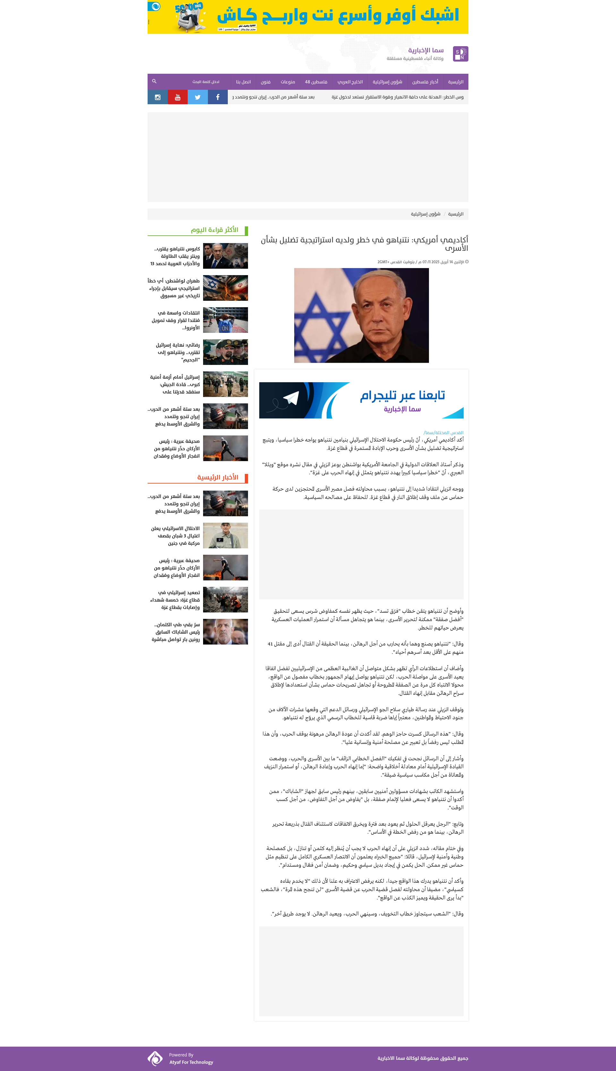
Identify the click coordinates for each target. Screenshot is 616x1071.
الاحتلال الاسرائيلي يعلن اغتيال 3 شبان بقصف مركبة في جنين (175, 536)
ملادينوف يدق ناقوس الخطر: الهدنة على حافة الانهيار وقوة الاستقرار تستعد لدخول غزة (451, 97)
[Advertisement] (308, 157)
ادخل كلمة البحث (206, 82)
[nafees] (361, 400)
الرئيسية (456, 214)
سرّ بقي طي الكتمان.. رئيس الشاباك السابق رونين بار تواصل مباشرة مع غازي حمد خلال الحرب (175, 636)
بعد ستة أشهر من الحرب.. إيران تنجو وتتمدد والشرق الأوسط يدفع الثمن (286, 97)
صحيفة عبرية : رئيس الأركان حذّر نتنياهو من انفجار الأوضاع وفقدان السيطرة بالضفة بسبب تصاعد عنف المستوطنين (175, 456)
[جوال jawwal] (308, 17)
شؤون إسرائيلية (426, 214)
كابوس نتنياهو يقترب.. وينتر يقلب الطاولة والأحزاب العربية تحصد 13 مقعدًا (175, 260)
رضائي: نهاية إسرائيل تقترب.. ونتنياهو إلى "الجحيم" (178, 352)
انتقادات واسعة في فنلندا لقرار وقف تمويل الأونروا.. (176, 320)
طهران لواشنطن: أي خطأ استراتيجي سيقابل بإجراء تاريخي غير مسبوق (174, 288)
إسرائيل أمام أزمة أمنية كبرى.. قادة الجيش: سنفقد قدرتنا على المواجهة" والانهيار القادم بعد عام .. (175, 392)
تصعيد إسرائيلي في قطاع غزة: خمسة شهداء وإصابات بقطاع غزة (175, 600)
